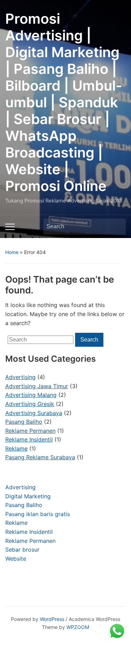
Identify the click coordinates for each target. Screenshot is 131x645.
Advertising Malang (31, 394)
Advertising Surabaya (33, 412)
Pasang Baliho (23, 504)
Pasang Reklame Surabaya (40, 457)
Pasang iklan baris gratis (37, 513)
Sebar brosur (22, 549)
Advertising (20, 487)
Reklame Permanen (30, 540)
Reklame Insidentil (29, 531)
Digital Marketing (28, 496)
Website (15, 558)
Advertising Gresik (29, 403)
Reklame (16, 522)
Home (12, 252)
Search (117, 226)
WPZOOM (77, 627)
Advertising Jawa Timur (36, 386)
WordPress (52, 619)
